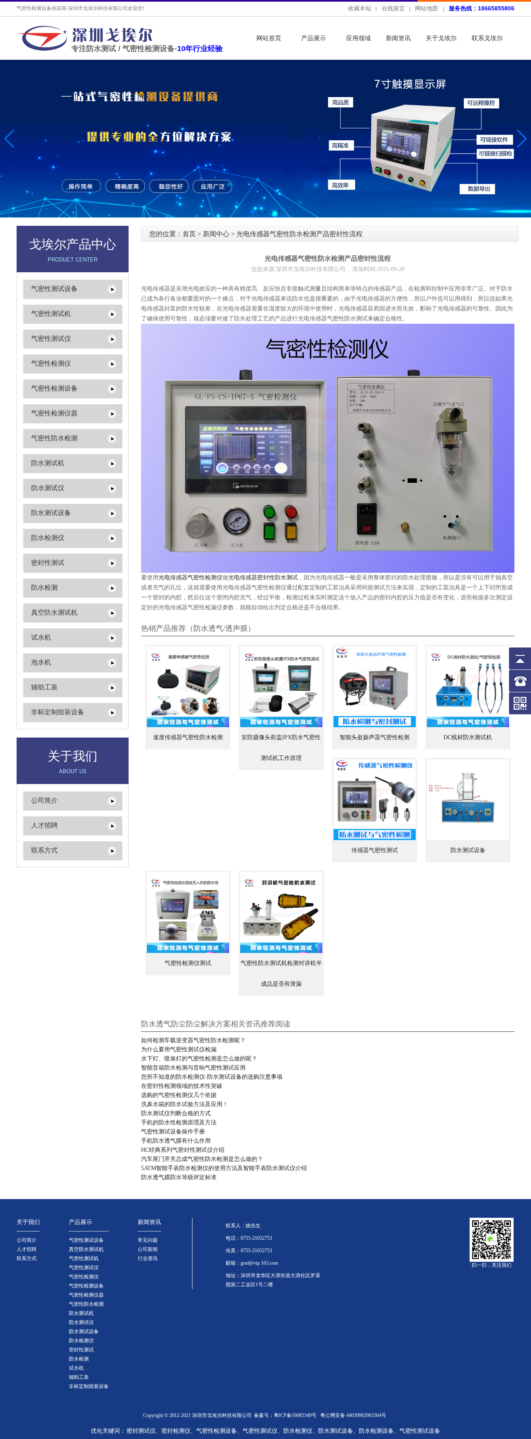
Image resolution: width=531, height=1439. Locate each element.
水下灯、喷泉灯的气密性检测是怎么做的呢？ (199, 1058)
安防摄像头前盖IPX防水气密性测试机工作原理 (281, 747)
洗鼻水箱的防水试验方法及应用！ (184, 1104)
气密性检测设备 (54, 388)
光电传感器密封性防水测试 (263, 577)
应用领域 (358, 38)
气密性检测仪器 (54, 413)
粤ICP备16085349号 (295, 1415)
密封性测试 (47, 562)
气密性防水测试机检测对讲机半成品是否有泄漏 (281, 973)
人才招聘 (44, 825)
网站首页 (268, 38)
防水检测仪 (47, 537)
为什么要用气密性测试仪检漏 (179, 1049)
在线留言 (393, 8)
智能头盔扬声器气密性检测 (374, 737)
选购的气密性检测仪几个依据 (179, 1095)
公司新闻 (148, 1249)
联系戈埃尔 (487, 38)
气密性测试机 (51, 313)
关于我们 (28, 1222)
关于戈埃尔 (441, 38)
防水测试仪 (47, 487)
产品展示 (313, 38)
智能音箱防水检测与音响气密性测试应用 (193, 1068)
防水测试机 (47, 463)
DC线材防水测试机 (467, 737)
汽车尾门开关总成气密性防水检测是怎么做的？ (202, 1159)
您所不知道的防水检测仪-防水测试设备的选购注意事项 (212, 1077)
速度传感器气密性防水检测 (188, 737)
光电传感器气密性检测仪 (190, 577)
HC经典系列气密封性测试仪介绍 (182, 1150)
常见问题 (148, 1240)
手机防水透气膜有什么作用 (176, 1141)
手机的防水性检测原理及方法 (179, 1122)
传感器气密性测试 (374, 850)
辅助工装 (44, 687)
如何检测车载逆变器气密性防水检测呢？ (193, 1040)
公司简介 (44, 800)
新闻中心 (216, 233)
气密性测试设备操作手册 (173, 1132)
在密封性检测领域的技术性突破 (181, 1086)
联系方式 (44, 850)
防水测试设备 (51, 512)
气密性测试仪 (51, 338)
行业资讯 (148, 1258)
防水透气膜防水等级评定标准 (179, 1177)
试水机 (41, 637)
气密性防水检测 (54, 438)
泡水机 (41, 662)
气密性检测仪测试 (188, 963)
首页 (189, 233)
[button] (521, 138)
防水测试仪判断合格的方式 (176, 1113)
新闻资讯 (398, 38)
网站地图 (426, 8)
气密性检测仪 (51, 363)
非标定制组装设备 (57, 712)
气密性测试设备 (54, 288)
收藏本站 (359, 8)
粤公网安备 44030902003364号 (353, 1415)
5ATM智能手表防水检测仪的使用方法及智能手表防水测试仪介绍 (224, 1168)
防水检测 (44, 587)
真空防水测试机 (54, 612)
